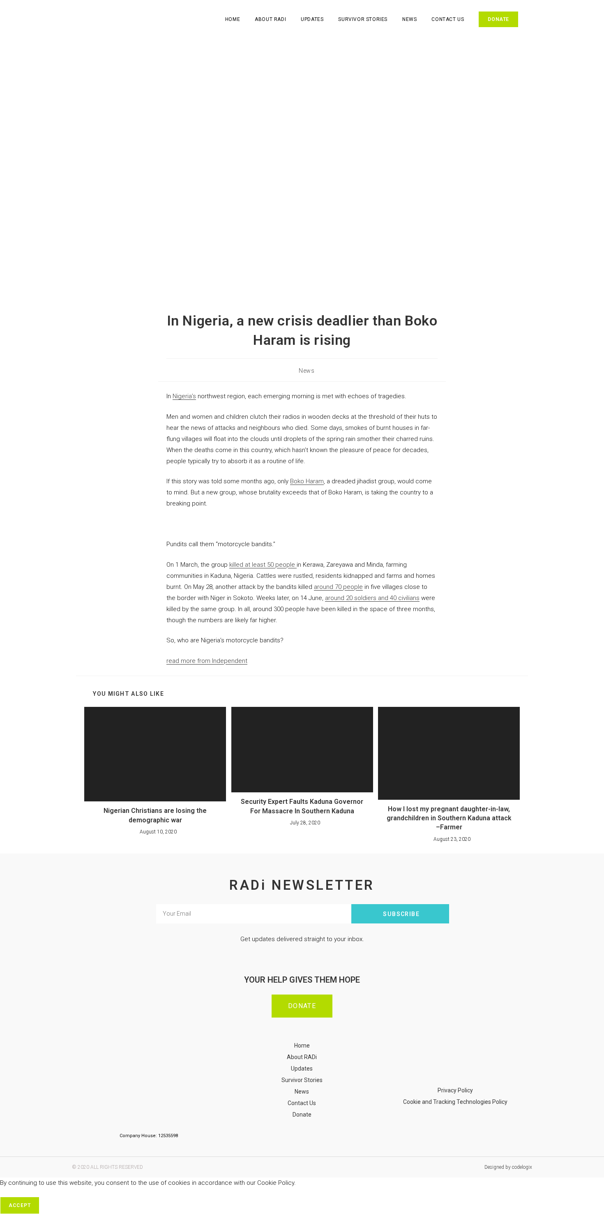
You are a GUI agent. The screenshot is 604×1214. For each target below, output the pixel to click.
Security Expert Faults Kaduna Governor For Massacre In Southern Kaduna (302, 806)
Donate (302, 1114)
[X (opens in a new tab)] (534, 19)
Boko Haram (307, 481)
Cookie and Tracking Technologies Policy (455, 1102)
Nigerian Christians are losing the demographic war (155, 815)
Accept (20, 1205)
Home (302, 1045)
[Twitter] (467, 1062)
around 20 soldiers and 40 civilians (372, 598)
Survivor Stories (302, 1080)
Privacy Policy (455, 1090)
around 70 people (338, 587)
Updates (302, 1068)
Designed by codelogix (508, 1167)
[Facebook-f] (443, 1062)
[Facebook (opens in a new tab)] (546, 19)
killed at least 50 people (263, 564)
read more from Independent (206, 661)
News (306, 370)
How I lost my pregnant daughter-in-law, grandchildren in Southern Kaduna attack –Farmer (449, 818)
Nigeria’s (184, 396)
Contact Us (302, 1103)
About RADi (302, 1057)
